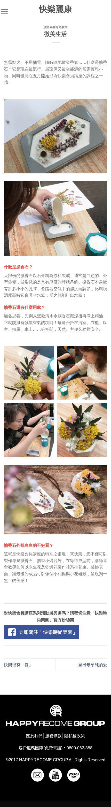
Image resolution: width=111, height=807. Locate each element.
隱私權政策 (74, 736)
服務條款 (53, 736)
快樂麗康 (55, 9)
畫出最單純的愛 (92, 665)
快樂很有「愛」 (18, 665)
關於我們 (34, 736)
